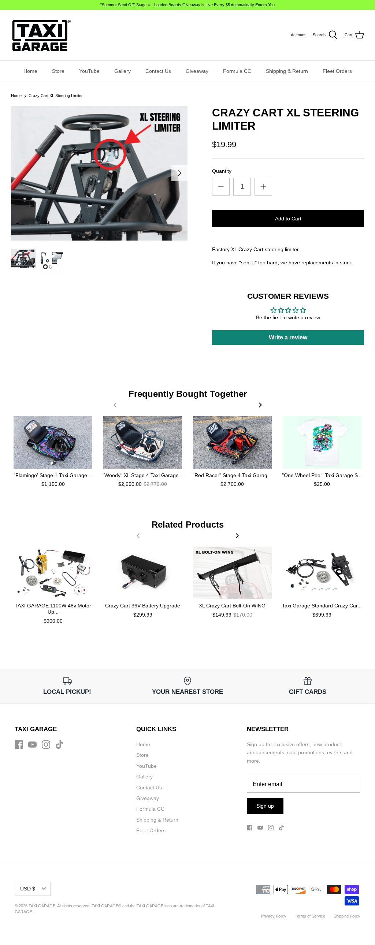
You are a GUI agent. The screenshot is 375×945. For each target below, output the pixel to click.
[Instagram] (46, 744)
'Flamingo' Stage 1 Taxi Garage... (53, 475)
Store (58, 71)
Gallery (122, 71)
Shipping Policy (347, 916)
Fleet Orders (337, 71)
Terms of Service (310, 916)
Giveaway (197, 71)
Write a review (288, 337)
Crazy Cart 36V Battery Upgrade (142, 606)
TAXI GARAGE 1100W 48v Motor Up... (53, 609)
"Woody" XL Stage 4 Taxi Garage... (143, 475)
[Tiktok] (59, 744)
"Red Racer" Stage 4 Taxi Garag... (232, 475)
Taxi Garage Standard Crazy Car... (322, 606)
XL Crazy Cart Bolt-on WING (232, 606)
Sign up (265, 806)
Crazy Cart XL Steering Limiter (56, 96)
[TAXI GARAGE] (41, 35)
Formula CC (237, 71)
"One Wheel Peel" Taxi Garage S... (322, 475)
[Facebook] (19, 744)
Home (30, 71)
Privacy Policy (273, 916)
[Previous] (115, 405)
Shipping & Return (287, 71)
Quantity (221, 171)
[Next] (179, 173)
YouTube (89, 71)
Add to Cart (288, 219)
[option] (99, 173)
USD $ (27, 889)
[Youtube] (32, 744)
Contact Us (158, 71)
